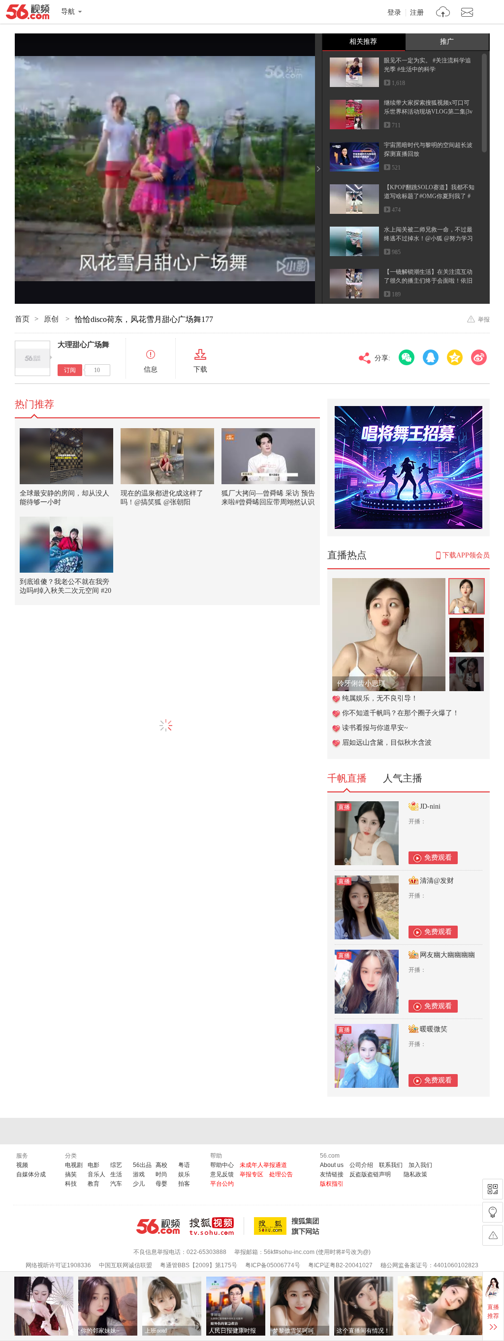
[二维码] (492, 1189)
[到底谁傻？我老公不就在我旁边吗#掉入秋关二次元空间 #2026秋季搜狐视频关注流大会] (66, 545)
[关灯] (492, 1212)
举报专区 (251, 1174)
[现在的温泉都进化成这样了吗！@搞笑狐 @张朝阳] (167, 456)
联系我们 (391, 1165)
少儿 (139, 1183)
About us (332, 1165)
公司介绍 (361, 1165)
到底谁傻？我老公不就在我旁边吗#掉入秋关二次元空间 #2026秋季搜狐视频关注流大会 (65, 590)
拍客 (184, 1183)
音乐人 (96, 1174)
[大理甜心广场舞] (32, 358)
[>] (443, 13)
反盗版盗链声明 (370, 1174)
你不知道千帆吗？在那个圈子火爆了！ (400, 713)
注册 (417, 12)
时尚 (161, 1174)
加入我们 (420, 1165)
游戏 (139, 1174)
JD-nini (430, 806)
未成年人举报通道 (263, 1165)
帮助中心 (222, 1165)
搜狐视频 (216, 1226)
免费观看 (438, 857)
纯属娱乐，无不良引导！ (380, 698)
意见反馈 (222, 1174)
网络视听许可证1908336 (58, 1265)
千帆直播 (347, 778)
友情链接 (332, 1174)
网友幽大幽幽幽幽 (447, 955)
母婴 (161, 1183)
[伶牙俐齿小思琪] (388, 583)
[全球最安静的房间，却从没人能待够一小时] (66, 456)
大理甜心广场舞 (83, 345)
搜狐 (288, 1226)
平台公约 (222, 1183)
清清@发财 (437, 880)
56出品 (142, 1165)
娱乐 (184, 1174)
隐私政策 (415, 1174)
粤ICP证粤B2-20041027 (340, 1265)
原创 (52, 319)
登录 (394, 12)
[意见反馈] (492, 1235)
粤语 (184, 1165)
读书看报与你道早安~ (375, 727)
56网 (158, 1226)
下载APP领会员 (466, 555)
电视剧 (74, 1165)
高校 (161, 1165)
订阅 (70, 370)
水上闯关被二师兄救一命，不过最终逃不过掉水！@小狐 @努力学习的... (428, 238)
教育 (93, 1183)
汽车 (116, 1183)
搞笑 (71, 1174)
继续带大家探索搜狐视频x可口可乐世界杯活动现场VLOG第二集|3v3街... (428, 111)
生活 (116, 1174)
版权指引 (332, 1183)
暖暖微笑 (433, 1029)
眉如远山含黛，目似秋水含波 (387, 742)
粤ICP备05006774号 (272, 1265)
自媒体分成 (31, 1174)
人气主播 (402, 778)
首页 (22, 319)
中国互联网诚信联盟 (125, 1265)
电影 (93, 1165)
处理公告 (281, 1174)
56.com (27, 13)
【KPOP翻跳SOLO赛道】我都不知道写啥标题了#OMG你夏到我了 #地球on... (429, 196)
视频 (22, 1165)
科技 (71, 1183)
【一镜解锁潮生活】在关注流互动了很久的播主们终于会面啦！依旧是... (428, 280)
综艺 (116, 1165)
